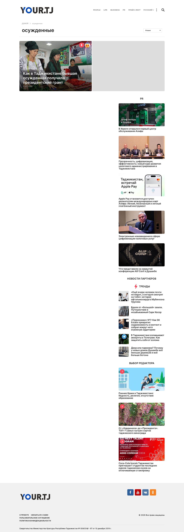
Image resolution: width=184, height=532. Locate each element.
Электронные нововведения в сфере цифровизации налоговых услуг (139, 237)
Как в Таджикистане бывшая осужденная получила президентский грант (50, 78)
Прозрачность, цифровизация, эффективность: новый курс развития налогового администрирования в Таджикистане (140, 165)
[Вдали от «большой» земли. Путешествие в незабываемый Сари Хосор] (124, 311)
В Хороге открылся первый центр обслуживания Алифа (137, 129)
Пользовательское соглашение (34, 518)
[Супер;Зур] (87, 45)
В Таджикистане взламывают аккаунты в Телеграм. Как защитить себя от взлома (147, 337)
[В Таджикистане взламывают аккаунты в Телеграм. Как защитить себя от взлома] (124, 339)
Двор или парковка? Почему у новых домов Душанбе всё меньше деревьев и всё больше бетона (147, 351)
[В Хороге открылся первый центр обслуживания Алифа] (142, 114)
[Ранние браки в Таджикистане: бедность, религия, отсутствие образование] (142, 379)
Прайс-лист (134, 10)
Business (115, 10)
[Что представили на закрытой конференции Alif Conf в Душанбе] (142, 254)
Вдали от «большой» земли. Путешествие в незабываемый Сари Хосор (146, 310)
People (97, 10)
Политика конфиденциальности (35, 521)
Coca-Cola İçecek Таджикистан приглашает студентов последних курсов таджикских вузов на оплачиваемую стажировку (138, 467)
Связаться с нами (39, 515)
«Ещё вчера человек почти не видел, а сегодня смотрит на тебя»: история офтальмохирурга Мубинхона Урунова (147, 297)
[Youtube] (138, 492)
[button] (156, 10)
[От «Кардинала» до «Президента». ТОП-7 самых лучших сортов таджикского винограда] (142, 414)
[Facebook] (130, 492)
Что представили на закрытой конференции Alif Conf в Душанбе (138, 270)
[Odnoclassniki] (153, 492)
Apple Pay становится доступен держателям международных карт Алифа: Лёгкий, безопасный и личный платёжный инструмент (140, 202)
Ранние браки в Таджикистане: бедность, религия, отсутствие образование (136, 395)
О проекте (24, 515)
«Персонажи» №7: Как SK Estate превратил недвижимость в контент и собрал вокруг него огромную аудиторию (146, 325)
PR (124, 10)
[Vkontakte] (145, 492)
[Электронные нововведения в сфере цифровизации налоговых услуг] (142, 222)
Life (105, 10)
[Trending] (81, 45)
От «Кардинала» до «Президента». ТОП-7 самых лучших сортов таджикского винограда (138, 430)
